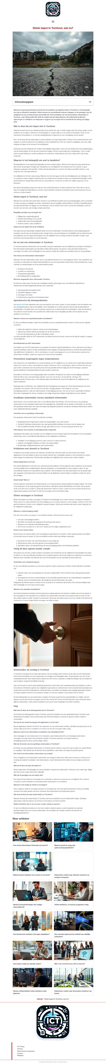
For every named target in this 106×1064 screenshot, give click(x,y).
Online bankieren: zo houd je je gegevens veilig (71, 904)
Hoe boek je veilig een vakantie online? (27, 964)
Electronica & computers (26, 1051)
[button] (53, 21)
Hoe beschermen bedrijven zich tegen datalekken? (31, 934)
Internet (40, 999)
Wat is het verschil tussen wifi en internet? (69, 964)
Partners (20, 1055)
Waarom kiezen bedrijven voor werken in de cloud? (31, 875)
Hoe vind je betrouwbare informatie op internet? (30, 845)
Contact (20, 1053)
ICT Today (20, 1046)
